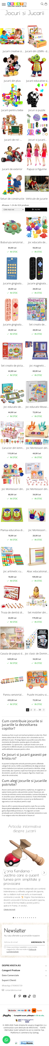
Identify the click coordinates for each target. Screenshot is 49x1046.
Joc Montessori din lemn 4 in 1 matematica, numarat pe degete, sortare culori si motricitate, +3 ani (12, 489)
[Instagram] (34, 996)
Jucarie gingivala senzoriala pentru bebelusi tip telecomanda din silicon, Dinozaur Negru (37, 283)
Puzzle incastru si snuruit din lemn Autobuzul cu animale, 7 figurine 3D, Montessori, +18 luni (37, 694)
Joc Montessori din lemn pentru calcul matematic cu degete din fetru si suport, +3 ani (36, 448)
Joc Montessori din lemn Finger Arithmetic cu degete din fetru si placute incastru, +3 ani (37, 489)
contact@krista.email (13, 990)
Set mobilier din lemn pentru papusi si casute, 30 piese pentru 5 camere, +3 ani (36, 612)
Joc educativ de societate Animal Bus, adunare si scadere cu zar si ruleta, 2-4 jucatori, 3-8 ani (12, 406)
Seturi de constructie (12, 198)
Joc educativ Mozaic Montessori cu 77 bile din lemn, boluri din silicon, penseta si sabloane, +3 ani (36, 406)
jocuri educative (13, 808)
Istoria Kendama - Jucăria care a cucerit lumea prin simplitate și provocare (22, 877)
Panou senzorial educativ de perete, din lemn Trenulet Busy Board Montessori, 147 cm (12, 694)
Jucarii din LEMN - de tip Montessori (36, 51)
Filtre (37, 209)
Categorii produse (11, 970)
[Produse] (4, 5)
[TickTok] (29, 996)
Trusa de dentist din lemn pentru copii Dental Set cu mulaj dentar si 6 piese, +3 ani (12, 612)
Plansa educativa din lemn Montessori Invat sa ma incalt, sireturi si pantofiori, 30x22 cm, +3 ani (12, 530)
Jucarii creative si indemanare (12, 51)
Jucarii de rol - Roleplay (12, 140)
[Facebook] (15, 996)
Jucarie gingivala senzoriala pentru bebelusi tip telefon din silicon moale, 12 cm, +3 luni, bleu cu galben (12, 283)
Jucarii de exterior (12, 169)
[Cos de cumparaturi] (45, 4)
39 (40, 710)
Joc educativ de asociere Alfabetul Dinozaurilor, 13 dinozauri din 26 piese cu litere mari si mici (37, 242)
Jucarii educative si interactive (36, 81)
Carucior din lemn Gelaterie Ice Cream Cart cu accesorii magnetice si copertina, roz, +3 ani (12, 448)
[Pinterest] (19, 996)
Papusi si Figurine (37, 169)
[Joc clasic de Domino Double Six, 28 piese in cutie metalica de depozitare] (37, 639)
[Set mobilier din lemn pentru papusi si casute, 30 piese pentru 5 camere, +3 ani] (37, 597)
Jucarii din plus (12, 80)
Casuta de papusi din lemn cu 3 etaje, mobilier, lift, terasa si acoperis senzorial (12, 653)
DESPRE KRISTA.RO (11, 965)
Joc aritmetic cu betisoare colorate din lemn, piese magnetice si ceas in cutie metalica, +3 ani (12, 571)
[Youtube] (24, 996)
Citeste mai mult (9, 909)
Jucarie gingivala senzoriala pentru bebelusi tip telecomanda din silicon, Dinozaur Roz (12, 324)
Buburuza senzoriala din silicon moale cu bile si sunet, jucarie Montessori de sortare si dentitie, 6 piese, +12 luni (12, 242)
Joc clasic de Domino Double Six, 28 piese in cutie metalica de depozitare (37, 653)
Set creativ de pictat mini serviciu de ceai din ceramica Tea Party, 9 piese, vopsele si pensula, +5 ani (12, 365)
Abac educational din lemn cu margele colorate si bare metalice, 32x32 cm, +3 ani (36, 571)
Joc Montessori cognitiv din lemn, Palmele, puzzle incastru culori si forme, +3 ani (37, 530)
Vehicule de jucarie (37, 198)
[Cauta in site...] (42, 4)
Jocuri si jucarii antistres (37, 140)
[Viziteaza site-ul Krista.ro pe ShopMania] (27, 1043)
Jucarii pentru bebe (12, 110)
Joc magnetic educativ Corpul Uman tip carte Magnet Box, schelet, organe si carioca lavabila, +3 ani (36, 365)
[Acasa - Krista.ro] (17, 5)
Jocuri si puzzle (36, 110)
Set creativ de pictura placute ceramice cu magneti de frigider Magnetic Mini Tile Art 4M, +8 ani (37, 324)
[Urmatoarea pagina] (43, 709)
